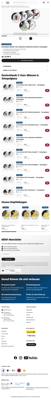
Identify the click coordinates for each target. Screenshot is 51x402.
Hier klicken (12, 270)
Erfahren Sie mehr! (22, 375)
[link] (8, 2)
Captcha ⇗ (17, 272)
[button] (2, 2)
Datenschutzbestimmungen (20, 265)
